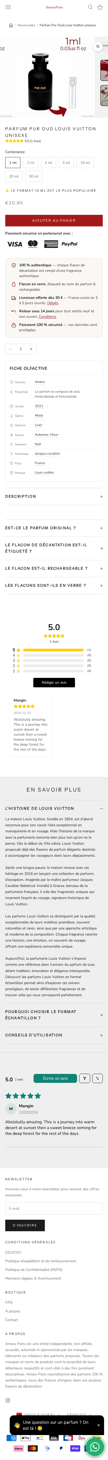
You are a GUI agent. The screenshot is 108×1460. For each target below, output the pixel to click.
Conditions (47, 316)
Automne (41, 434)
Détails (52, 302)
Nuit (38, 444)
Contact (11, 1319)
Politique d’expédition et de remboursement (40, 1261)
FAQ (9, 1302)
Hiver (54, 434)
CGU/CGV (13, 1252)
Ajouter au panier (54, 220)
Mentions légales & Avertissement (33, 1278)
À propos (12, 1311)
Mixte (39, 415)
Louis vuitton (44, 472)
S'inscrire (25, 1225)
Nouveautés (26, 25)
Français (76, 1414)
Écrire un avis (55, 1078)
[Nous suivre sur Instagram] (7, 1400)
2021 (39, 406)
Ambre (40, 382)
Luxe (38, 425)
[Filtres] (84, 1078)
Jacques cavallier (47, 453)
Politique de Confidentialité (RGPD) (33, 1269)
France (40, 463)
